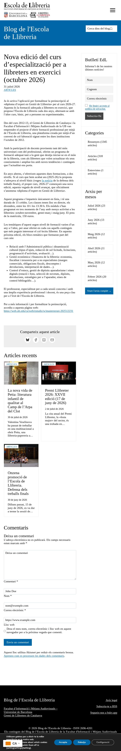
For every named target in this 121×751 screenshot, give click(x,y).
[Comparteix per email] (52, 340)
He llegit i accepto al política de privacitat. (97, 107)
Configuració (102, 742)
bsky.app (112, 712)
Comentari (11, 581)
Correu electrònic (15, 610)
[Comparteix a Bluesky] (27, 340)
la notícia (47, 180)
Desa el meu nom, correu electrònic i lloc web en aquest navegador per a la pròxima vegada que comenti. (39, 630)
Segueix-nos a (98, 712)
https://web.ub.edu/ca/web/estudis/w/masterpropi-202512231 (38, 310)
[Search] (111, 28)
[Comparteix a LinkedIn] (44, 340)
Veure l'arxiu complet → (99, 291)
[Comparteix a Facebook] (36, 340)
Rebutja (82, 742)
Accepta (63, 742)
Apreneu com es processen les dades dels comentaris (34, 655)
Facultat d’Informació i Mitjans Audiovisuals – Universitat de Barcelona (31, 710)
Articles (10, 90)
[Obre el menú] (112, 10)
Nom (8, 595)
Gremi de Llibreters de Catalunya (23, 715)
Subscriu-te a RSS (106, 706)
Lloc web (9, 624)
